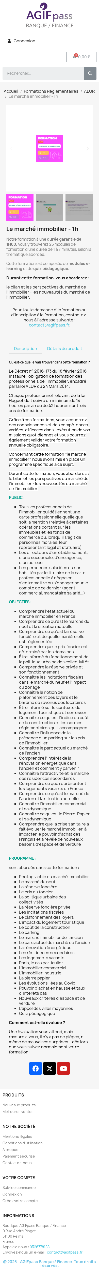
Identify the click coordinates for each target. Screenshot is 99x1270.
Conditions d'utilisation (23, 1143)
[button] (11, 148)
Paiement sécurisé (19, 1156)
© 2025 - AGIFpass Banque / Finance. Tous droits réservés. (49, 1263)
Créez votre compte (20, 1200)
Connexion (12, 1194)
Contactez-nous (17, 1162)
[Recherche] (90, 73)
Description (25, 348)
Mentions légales (17, 1136)
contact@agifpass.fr (49, 325)
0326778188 (40, 1246)
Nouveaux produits (19, 1105)
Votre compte (19, 1177)
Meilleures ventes (18, 1111)
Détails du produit (64, 348)
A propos (10, 1149)
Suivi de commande (19, 1187)
